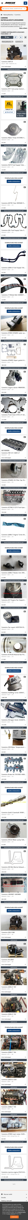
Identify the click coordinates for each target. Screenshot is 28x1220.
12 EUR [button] (4, 300)
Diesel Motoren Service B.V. (14, 69)
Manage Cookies (22, 1212)
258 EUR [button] (4, 872)
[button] (7, 37)
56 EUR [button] (4, 605)
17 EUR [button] (4, 93)
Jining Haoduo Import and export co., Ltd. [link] (13, 1141)
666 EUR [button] (4, 899)
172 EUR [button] (4, 725)
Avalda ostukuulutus (14, 181)
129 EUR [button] (4, 817)
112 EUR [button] (4, 419)
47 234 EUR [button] (5, 1177)
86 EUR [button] (4, 1139)
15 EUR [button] (4, 170)
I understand (14, 1217)
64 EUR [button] (4, 632)
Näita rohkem (23, 28)
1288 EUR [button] (4, 697)
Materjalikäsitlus (8, 15)
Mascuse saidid (8, 1194)
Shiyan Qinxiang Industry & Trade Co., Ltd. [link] (13, 96)
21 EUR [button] (4, 235)
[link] (14, 52)
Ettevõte (3, 1197)
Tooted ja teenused (6, 1200)
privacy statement (11, 1213)
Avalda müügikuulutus (25, 3)
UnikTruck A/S (14, 940)
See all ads (10, 112)
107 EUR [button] (4, 338)
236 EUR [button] (4, 392)
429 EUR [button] (4, 779)
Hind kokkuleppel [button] (6, 66)
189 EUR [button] (4, 365)
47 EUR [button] (4, 208)
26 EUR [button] (4, 142)
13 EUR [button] (4, 539)
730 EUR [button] (4, 512)
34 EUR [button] (4, 272)
